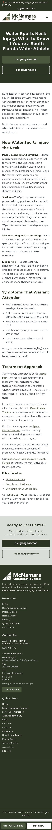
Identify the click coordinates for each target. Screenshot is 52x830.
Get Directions (11, 689)
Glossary (6, 619)
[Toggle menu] (47, 16)
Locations (7, 723)
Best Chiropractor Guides (14, 608)
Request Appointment (26, 553)
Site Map (6, 751)
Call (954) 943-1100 (26, 59)
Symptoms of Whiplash (19, 484)
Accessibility (8, 747)
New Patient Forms (11, 735)
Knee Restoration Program (15, 708)
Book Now (38, 826)
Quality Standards (10, 623)
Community (8, 627)
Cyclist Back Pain (15, 479)
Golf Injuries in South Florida (21, 488)
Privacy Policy (9, 739)
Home (5, 704)
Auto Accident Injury (12, 716)
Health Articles (9, 616)
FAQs (4, 604)
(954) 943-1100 (9, 648)
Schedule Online (26, 70)
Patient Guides (9, 612)
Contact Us (7, 731)
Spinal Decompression (13, 712)
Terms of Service (10, 743)
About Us (6, 727)
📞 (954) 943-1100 (26, 8)
